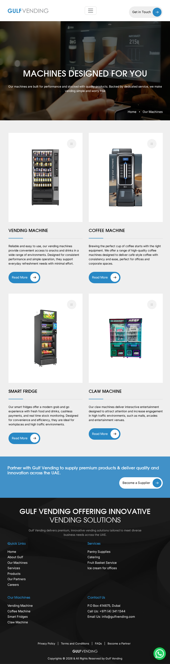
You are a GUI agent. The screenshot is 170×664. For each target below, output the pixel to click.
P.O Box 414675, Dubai (103, 606)
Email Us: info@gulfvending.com (111, 617)
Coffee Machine (18, 611)
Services (13, 568)
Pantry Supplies (98, 552)
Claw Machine (17, 622)
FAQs (99, 643)
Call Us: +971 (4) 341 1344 (106, 611)
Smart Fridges (17, 617)
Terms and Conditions (75, 643)
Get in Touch (141, 12)
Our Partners (16, 579)
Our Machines (17, 563)
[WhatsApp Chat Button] (159, 653)
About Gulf (15, 557)
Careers (13, 585)
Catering (93, 557)
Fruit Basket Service (102, 563)
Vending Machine (20, 606)
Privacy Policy (47, 643)
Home (132, 112)
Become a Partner (119, 643)
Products (14, 574)
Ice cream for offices (102, 568)
